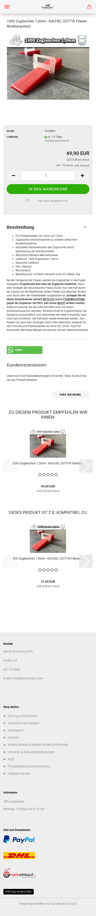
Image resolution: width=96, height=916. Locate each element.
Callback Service (19, 773)
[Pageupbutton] (83, 909)
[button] (13, 176)
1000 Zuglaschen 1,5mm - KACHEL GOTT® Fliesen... (48, 463)
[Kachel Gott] (48, 6)
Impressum (15, 730)
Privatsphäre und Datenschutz (29, 766)
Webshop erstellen (32, 903)
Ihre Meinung (70, 394)
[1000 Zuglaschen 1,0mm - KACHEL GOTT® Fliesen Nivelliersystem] (48, 66)
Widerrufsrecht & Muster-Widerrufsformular (38, 744)
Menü (6, 6)
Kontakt (13, 737)
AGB (11, 759)
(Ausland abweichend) (56, 140)
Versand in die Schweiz (23, 723)
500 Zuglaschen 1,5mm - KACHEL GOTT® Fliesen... (48, 558)
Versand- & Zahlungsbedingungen (31, 752)
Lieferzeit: (12, 136)
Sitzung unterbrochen (23, 716)
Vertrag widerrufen (18, 891)
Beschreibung (20, 227)
